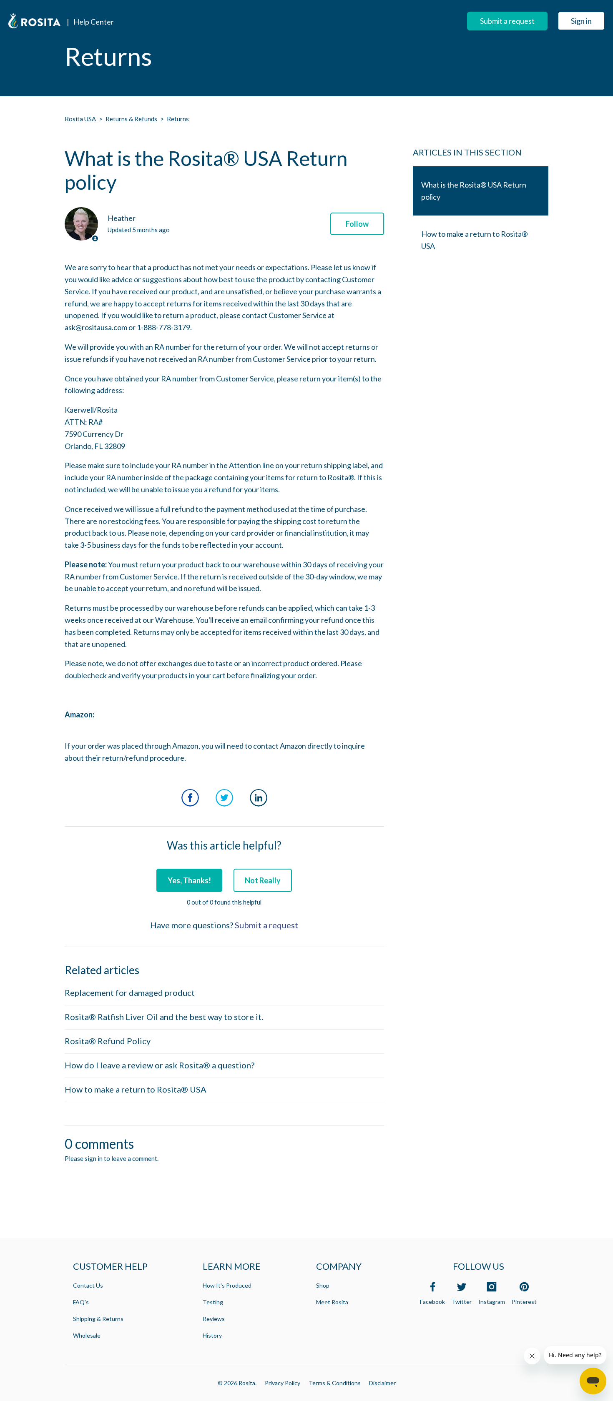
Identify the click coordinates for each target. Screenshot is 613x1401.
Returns (178, 119)
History (212, 1335)
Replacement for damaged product (130, 992)
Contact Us (88, 1285)
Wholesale (86, 1335)
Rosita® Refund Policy (108, 1041)
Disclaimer (382, 1382)
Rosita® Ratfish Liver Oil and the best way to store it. (164, 1017)
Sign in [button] (581, 20)
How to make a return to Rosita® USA (135, 1089)
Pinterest (524, 1301)
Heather (122, 218)
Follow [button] (357, 223)
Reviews (214, 1318)
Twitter (224, 798)
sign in (94, 1158)
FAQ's (81, 1302)
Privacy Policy (282, 1382)
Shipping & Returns (98, 1318)
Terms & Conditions (335, 1382)
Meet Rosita (332, 1302)
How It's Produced (227, 1285)
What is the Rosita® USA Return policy (473, 190)
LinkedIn (258, 798)
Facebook (190, 798)
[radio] (189, 880)
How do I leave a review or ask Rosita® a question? (159, 1065)
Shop (322, 1285)
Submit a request (507, 20)
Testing (213, 1302)
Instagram (491, 1301)
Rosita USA (80, 119)
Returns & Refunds (131, 119)
